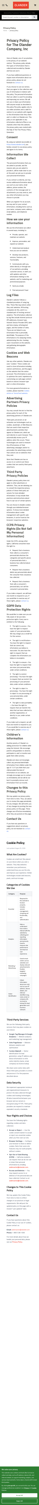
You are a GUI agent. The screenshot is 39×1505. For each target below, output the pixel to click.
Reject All (19, 1501)
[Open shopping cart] (36, 5)
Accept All (19, 1495)
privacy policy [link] (14, 30)
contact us (19, 82)
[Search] (34, 17)
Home (5, 30)
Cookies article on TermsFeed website (18, 391)
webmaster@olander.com (18, 1167)
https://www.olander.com (15, 144)
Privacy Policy (17, 1242)
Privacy (26, 1488)
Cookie (34, 1488)
